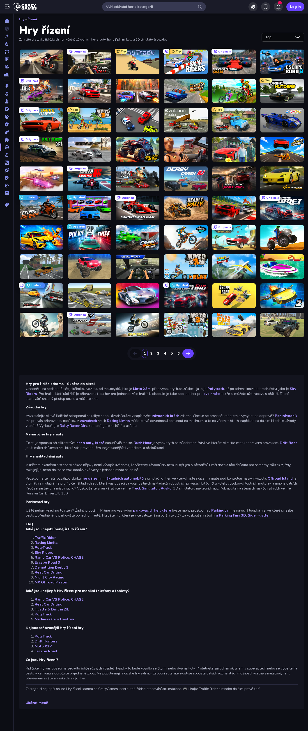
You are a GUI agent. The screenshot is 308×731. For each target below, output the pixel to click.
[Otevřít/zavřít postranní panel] (7, 6)
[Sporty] (6, 170)
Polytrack (215, 388)
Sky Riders (44, 552)
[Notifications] (278, 6)
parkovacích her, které (152, 510)
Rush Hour (143, 442)
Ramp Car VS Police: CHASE (59, 557)
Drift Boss (288, 442)
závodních (88, 420)
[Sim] (6, 155)
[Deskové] (6, 101)
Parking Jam (221, 510)
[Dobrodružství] (6, 109)
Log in (295, 6)
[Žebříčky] (6, 74)
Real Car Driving (48, 572)
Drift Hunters (46, 641)
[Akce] (6, 86)
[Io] (6, 117)
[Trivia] (6, 193)
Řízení (32, 19)
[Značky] (6, 205)
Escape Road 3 (47, 562)
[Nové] (6, 36)
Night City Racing (49, 577)
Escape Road (46, 651)
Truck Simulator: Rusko (152, 488)
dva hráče (211, 393)
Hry (21, 19)
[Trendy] (6, 44)
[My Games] (265, 6)
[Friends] (252, 6)
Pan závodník (286, 415)
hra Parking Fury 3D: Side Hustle (241, 515)
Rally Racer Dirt (73, 425)
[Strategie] (6, 178)
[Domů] (6, 21)
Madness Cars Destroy (54, 619)
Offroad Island (280, 478)
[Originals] (6, 59)
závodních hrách (165, 415)
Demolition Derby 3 (52, 567)
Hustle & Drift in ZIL (52, 609)
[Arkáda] (6, 94)
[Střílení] (6, 185)
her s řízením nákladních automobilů (113, 478)
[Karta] (6, 124)
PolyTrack (43, 547)
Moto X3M (142, 388)
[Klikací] (6, 132)
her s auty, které (90, 442)
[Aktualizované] (6, 51)
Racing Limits (118, 420)
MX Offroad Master (51, 582)
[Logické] (6, 139)
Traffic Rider (45, 537)
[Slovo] (6, 162)
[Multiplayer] (6, 67)
